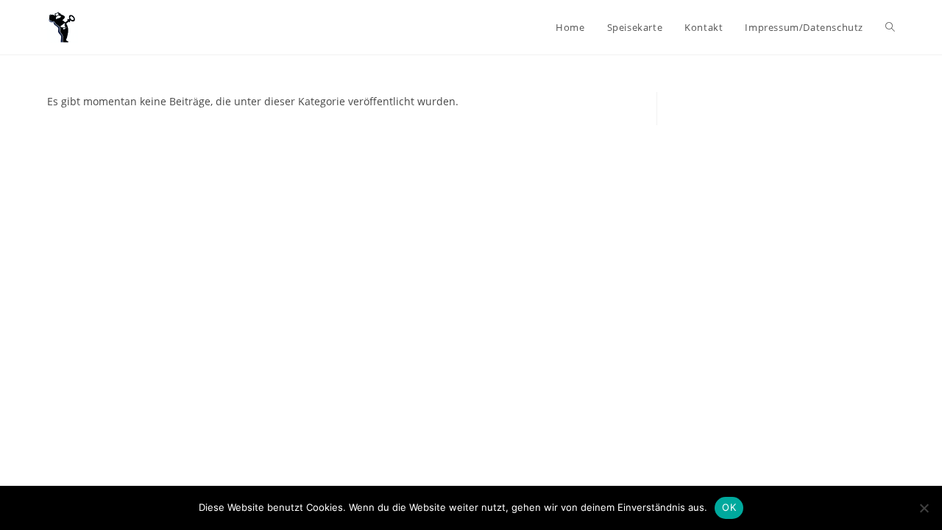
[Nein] (923, 508)
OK (729, 507)
